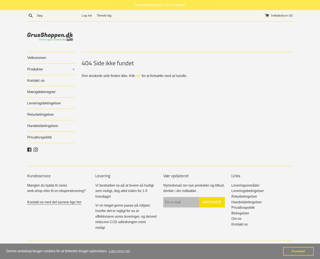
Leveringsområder (245, 185)
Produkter (51, 69)
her (138, 76)
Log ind (87, 15)
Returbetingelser (40, 114)
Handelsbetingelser (42, 126)
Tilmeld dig (104, 15)
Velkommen (36, 58)
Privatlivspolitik (39, 137)
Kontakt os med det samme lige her (54, 202)
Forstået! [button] (298, 251)
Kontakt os (36, 81)
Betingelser (240, 213)
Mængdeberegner (41, 92)
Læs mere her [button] (119, 251)
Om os (236, 219)
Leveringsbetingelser (44, 103)
